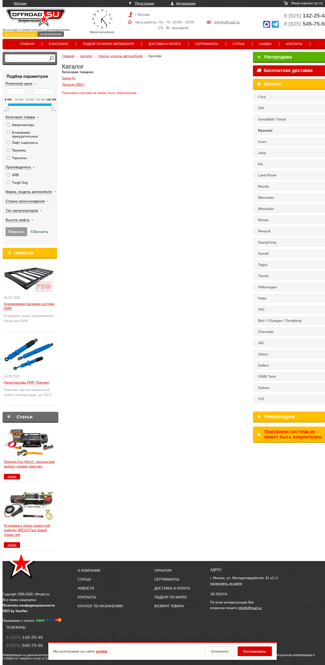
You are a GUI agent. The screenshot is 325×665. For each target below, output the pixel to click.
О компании (89, 570)
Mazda (263, 186)
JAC (261, 343)
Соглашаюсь (254, 651)
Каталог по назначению (20, 34)
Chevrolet (265, 332)
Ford (262, 97)
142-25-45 (24, 637)
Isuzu (262, 142)
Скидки (265, 44)
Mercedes (266, 197)
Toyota (263, 276)
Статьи (239, 44)
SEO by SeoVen (15, 611)
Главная (27, 44)
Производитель (18, 167)
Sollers (263, 365)
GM (261, 108)
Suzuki (263, 253)
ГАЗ (261, 399)
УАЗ (261, 309)
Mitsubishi (266, 209)
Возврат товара (169, 606)
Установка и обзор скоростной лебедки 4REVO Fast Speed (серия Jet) (27, 530)
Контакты (294, 44)
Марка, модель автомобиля (29, 192)
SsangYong (267, 242)
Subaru (264, 388)
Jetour (263, 354)
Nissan (263, 220)
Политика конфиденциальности (29, 605)
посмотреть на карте (226, 583)
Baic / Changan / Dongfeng (279, 321)
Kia (260, 164)
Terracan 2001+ (73, 84)
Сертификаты (206, 44)
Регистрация (144, 3)
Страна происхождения (25, 201)
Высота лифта (17, 220)
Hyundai (265, 130)
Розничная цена (19, 83)
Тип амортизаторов (22, 210)
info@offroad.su (227, 22)
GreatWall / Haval (272, 119)
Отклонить (220, 651)
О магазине (58, 44)
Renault (264, 231)
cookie (101, 651)
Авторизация (186, 3)
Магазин (20, 3)
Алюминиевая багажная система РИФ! (29, 306)
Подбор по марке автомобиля (108, 44)
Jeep (262, 153)
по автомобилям (50, 34)
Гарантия (162, 570)
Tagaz (263, 265)
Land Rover (267, 175)
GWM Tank (267, 376)
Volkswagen (267, 287)
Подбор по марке (170, 597)
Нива (262, 298)
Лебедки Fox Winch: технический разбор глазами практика (29, 464)
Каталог (273, 83)
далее (12, 476)
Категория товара (20, 117)
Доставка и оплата (165, 44)
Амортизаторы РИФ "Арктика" (27, 382)
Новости (23, 252)
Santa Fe (68, 78)
